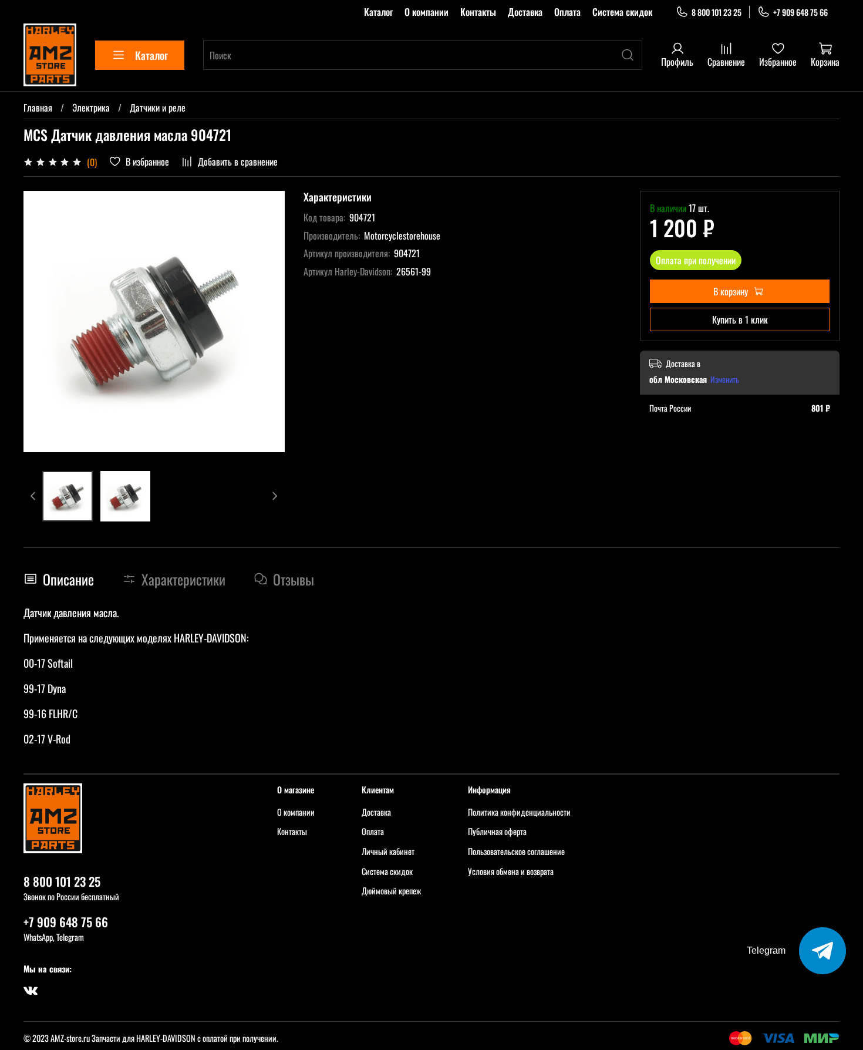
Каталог (378, 12)
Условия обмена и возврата (511, 871)
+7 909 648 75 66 (800, 12)
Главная (37, 107)
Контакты (478, 12)
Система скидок (622, 12)
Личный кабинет (388, 851)
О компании (426, 12)
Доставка (525, 12)
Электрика (91, 107)
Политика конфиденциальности (519, 812)
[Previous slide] (42, 322)
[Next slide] (266, 322)
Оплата (567, 12)
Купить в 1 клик (740, 319)
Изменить (724, 379)
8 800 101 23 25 (716, 12)
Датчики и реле (158, 107)
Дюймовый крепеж (391, 890)
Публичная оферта (497, 831)
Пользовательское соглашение (516, 851)
